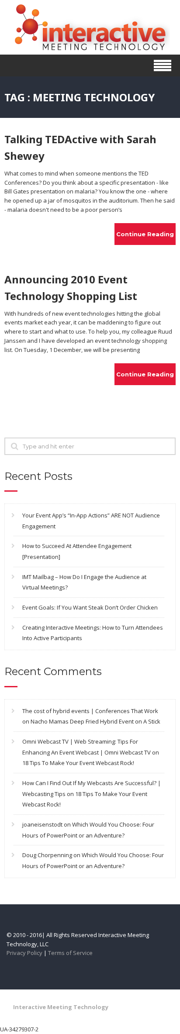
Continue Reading (145, 234)
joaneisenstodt (42, 824)
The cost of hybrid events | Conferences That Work (90, 711)
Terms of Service (70, 953)
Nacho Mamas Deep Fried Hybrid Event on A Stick (95, 721)
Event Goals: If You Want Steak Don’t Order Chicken (90, 607)
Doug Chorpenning (47, 855)
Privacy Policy (24, 953)
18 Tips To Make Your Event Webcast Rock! (78, 763)
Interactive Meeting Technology (60, 1007)
